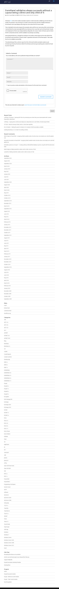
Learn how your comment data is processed (35, 105)
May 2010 (6, 277)
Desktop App (7, 359)
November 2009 (7, 293)
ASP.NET (21, 15)
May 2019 (6, 192)
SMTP (5, 489)
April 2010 (6, 280)
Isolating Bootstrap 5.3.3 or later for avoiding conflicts (16, 129)
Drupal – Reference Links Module (11, 576)
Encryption (6, 396)
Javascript (6, 452)
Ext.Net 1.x (6, 412)
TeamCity (6, 508)
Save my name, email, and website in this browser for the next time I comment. (27, 85)
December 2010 (7, 259)
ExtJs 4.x (6, 423)
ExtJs (31, 15)
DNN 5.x (6, 362)
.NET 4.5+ (6, 327)
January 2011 (7, 256)
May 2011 (6, 245)
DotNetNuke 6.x (7, 378)
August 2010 (7, 269)
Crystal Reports (7, 354)
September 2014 (8, 200)
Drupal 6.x (6, 386)
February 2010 (7, 285)
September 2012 (8, 208)
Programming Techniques (9, 484)
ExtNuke (6, 436)
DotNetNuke (7, 370)
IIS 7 (5, 449)
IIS (4, 447)
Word (5, 548)
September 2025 (8, 158)
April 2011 (6, 248)
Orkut (5, 571)
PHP (5, 471)
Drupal (5, 383)
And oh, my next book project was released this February (16, 557)
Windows (6, 532)
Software (6, 492)
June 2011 (6, 243)
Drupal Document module (10, 574)
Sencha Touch (7, 487)
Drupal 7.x (6, 388)
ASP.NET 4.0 (6, 335)
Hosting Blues (7, 565)
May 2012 (6, 216)
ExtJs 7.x (6, 428)
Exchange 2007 (7, 404)
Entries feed (7, 308)
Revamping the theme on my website (12, 554)
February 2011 (7, 253)
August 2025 (7, 160)
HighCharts (6, 444)
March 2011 (6, 251)
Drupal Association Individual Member (12, 562)
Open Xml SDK (7, 468)
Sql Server (6, 495)
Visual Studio (7, 524)
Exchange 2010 (7, 407)
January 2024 (7, 168)
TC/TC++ (6, 505)
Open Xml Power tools (9, 465)
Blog (24, 15)
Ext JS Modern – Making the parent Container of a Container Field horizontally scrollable (23, 127)
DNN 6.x (6, 364)
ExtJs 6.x (6, 425)
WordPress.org (7, 313)
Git (4, 441)
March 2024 (6, 166)
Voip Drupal (6, 526)
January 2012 (7, 224)
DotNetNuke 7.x (7, 380)
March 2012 (6, 219)
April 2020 (6, 187)
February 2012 (7, 222)
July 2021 (6, 176)
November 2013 (7, 203)
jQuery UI (6, 460)
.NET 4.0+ (6, 325)
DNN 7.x (6, 367)
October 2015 (7, 195)
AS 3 (5, 330)
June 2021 (6, 179)
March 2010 (6, 283)
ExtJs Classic (7, 431)
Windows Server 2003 (9, 540)
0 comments (35, 15)
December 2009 (7, 291)
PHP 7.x (5, 476)
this (11, 20)
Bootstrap (6, 343)
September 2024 (8, 163)
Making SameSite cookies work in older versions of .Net (23, 149)
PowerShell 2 (7, 481)
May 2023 (6, 171)
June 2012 (6, 214)
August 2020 (7, 184)
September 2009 (8, 299)
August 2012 (7, 211)
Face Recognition (8, 582)
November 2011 (7, 230)
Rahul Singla (9, 15)
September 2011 (8, 235)
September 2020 (8, 182)
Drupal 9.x (6, 394)
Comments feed (7, 310)
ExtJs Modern (7, 433)
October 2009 (7, 296)
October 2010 (7, 264)
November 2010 (7, 261)
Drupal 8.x (6, 391)
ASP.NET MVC (7, 338)
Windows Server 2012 (9, 545)
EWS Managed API (8, 399)
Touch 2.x (6, 513)
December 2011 (7, 227)
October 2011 (7, 232)
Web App (6, 529)
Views (5, 518)
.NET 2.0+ (6, 322)
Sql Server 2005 (7, 497)
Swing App (6, 502)
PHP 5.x (5, 473)
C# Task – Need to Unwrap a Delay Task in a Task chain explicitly (18, 124)
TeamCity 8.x (7, 510)
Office (5, 463)
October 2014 (7, 198)
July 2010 (6, 272)
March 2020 (6, 190)
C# (4, 348)
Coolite (27, 15)
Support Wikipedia (8, 559)
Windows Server (7, 537)
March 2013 (6, 206)
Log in (5, 305)
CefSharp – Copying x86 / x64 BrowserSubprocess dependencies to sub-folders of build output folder (27, 121)
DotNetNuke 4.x (7, 372)
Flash (5, 439)
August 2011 (7, 237)
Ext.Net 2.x (6, 415)
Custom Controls (8, 356)
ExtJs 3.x (6, 420)
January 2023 (7, 174)
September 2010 (8, 267)
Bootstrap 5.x (7, 346)
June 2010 (6, 275)
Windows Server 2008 (9, 542)
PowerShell (6, 479)
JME (5, 455)
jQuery (5, 457)
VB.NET (5, 516)
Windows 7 (6, 534)
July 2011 (6, 240)
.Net (5, 319)
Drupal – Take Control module (10, 579)
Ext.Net (5, 409)
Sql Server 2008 (7, 500)
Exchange (6, 402)
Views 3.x (6, 521)
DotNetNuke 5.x (7, 375)
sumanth (6, 151)
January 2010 (7, 288)
